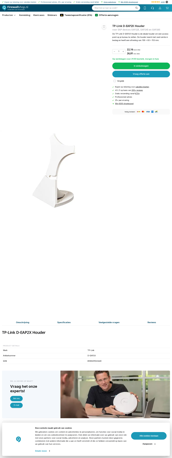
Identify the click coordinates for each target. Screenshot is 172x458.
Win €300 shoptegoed (129, 2)
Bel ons (16, 398)
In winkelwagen (141, 66)
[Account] (160, 8)
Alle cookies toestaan (149, 436)
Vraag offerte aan (141, 74)
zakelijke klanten (142, 87)
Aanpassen (147, 444)
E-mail (16, 405)
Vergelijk (120, 81)
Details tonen (41, 451)
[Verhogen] (123, 51)
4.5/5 (163, 2)
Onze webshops (110, 2)
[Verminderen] (114, 51)
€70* (97, 2)
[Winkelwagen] (167, 8)
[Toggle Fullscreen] (104, 26)
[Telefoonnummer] (145, 8)
